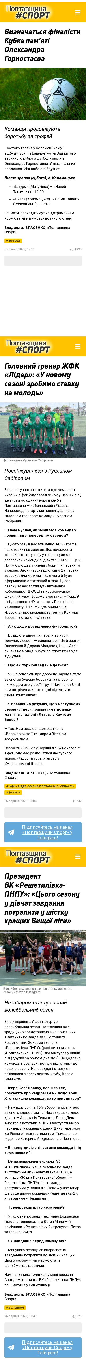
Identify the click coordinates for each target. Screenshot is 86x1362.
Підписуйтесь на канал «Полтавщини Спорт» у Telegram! (47, 832)
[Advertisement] (43, 301)
